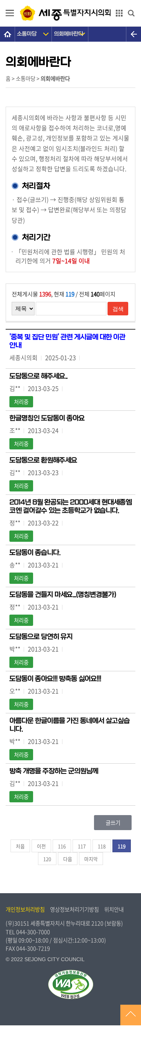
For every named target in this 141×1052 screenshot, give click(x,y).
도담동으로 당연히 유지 (41, 637)
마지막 (91, 858)
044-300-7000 (33, 932)
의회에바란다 (68, 34)
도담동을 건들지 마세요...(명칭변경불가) (62, 595)
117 (82, 846)
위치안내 (114, 909)
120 (47, 858)
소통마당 (26, 34)
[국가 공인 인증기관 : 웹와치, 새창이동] (70, 984)
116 (62, 846)
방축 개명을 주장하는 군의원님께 (53, 771)
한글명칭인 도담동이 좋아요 (47, 418)
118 (102, 846)
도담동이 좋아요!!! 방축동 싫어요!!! (55, 679)
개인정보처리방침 (25, 909)
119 (122, 846)
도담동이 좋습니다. (34, 553)
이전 (41, 846)
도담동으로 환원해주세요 (43, 460)
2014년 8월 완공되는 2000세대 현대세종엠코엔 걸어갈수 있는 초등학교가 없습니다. (70, 506)
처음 (20, 846)
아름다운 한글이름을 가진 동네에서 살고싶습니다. (69, 725)
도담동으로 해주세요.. (38, 376)
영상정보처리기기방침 (74, 909)
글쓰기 (113, 822)
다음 (67, 858)
